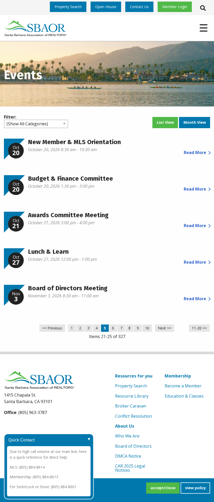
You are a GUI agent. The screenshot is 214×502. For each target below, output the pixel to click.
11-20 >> (199, 328)
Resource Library (131, 396)
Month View (194, 122)
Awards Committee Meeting (68, 215)
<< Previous (52, 328)
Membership (178, 376)
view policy (195, 487)
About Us (124, 426)
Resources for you (133, 376)
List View (165, 122)
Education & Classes (184, 396)
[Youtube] (21, 425)
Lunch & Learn (48, 251)
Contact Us (139, 6)
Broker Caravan (130, 406)
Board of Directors (133, 446)
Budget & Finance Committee (70, 178)
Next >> (164, 328)
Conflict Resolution (133, 416)
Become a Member (183, 386)
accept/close (163, 487)
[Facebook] (9, 425)
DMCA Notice (128, 456)
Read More (195, 152)
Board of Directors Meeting (68, 288)
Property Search (68, 6)
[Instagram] (45, 425)
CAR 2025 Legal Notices (130, 468)
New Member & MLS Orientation (74, 142)
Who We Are (127, 436)
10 (147, 328)
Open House (105, 6)
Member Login (174, 6)
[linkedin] (33, 425)
